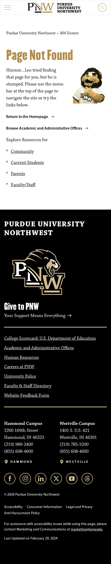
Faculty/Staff (23, 185)
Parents (18, 174)
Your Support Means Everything (34, 316)
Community (22, 151)
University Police (20, 376)
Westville (77, 462)
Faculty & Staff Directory (27, 386)
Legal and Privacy (79, 507)
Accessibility (13, 507)
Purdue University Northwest (44, 228)
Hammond (21, 462)
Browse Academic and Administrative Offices (44, 128)
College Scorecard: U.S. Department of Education (50, 338)
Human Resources (21, 357)
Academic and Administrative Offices (39, 348)
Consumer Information (44, 507)
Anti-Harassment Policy (22, 513)
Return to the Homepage (27, 116)
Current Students (27, 162)
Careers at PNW (19, 367)
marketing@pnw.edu (86, 529)
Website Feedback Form (26, 395)
